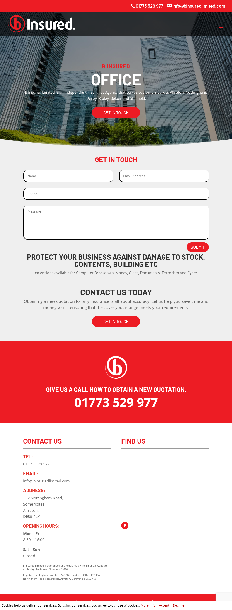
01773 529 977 (149, 6)
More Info (148, 605)
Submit (198, 246)
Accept (164, 605)
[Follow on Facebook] (124, 525)
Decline (178, 605)
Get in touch (116, 112)
